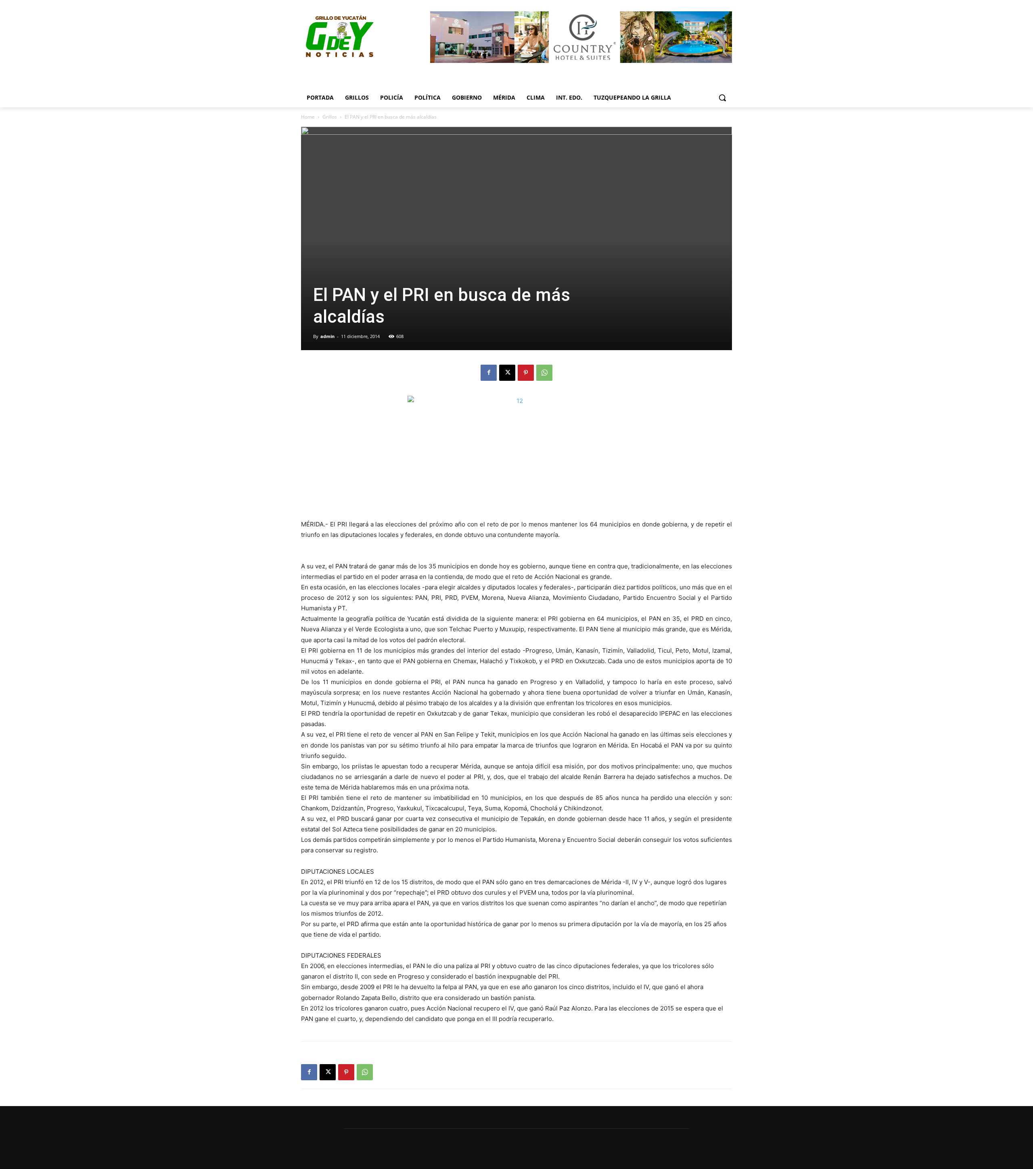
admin (327, 336)
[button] (722, 97)
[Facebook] (489, 373)
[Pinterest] (526, 373)
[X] (507, 373)
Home (308, 116)
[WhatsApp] (544, 373)
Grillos (329, 116)
